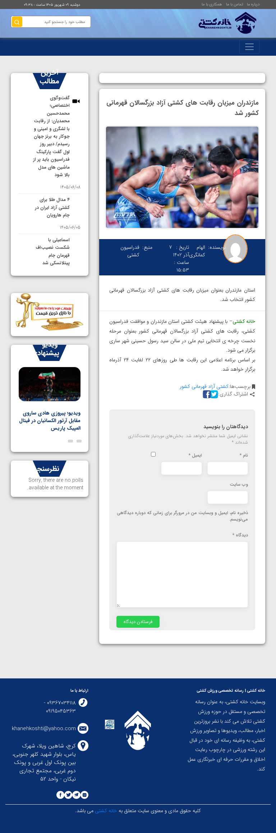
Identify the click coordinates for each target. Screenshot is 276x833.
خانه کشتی (105, 811)
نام (244, 455)
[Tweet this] (213, 394)
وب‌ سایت (239, 484)
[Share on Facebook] (206, 394)
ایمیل (195, 455)
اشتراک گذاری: (233, 394)
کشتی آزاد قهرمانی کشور (204, 386)
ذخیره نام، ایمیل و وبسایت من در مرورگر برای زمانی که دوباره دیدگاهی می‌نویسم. (182, 516)
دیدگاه (240, 535)
